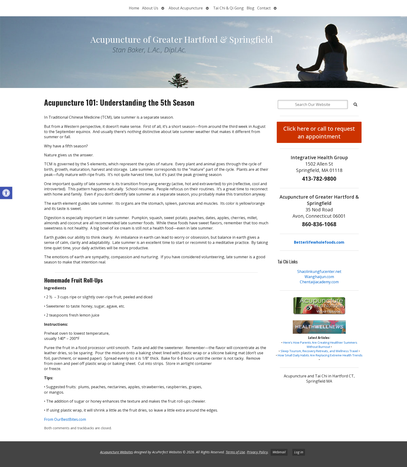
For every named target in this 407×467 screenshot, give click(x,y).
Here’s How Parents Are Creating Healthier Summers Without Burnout (320, 344)
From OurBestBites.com (65, 419)
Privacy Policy (257, 452)
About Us (150, 8)
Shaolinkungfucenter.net (319, 271)
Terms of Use (235, 452)
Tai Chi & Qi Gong (228, 8)
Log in (298, 452)
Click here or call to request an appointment (319, 132)
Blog (250, 8)
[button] (6, 193)
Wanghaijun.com (319, 276)
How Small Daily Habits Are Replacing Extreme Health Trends (320, 355)
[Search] (355, 104)
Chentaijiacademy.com (319, 281)
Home (134, 8)
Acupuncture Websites (116, 452)
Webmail (279, 452)
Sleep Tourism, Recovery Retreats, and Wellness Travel (319, 351)
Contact (264, 8)
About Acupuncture (186, 8)
